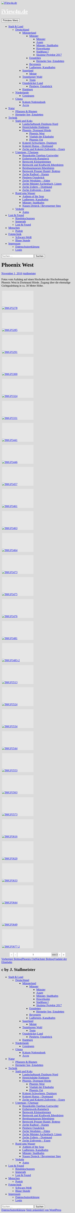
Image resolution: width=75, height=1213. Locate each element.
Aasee (39, 42)
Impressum (14, 243)
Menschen (14, 227)
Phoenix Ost (36, 139)
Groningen (28, 95)
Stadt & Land (15, 26)
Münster (33, 35)
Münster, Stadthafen (47, 45)
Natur (11, 108)
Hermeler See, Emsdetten (50, 61)
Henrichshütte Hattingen (35, 127)
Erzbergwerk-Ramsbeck (35, 158)
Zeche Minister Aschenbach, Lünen (42, 183)
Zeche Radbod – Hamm (35, 174)
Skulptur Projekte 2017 (49, 54)
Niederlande (22, 92)
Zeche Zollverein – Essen (36, 190)
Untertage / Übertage (26, 152)
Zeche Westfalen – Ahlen (36, 180)
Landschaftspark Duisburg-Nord (40, 124)
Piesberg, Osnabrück (40, 86)
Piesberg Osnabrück (33, 177)
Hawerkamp (43, 48)
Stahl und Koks (23, 120)
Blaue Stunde (22, 240)
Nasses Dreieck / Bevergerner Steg (41, 205)
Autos (25, 212)
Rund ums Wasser (25, 193)
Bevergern (35, 64)
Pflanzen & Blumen (26, 111)
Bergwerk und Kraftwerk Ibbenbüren (42, 164)
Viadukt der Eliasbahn (41, 136)
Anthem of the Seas (33, 196)
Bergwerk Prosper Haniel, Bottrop (41, 171)
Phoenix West (36, 133)
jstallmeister (29, 273)
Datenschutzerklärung (27, 246)
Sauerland (27, 70)
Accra (25, 105)
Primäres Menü (10, 20)
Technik (12, 117)
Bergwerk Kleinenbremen (36, 161)
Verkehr (19, 208)
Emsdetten (35, 57)
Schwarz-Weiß (23, 237)
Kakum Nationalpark (34, 101)
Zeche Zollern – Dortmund (37, 186)
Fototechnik (14, 234)
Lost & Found (16, 215)
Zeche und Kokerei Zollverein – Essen (43, 149)
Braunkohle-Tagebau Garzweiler (40, 155)
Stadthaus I (42, 51)
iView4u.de (14, 11)
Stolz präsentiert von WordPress (43, 1209)
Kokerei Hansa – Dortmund (37, 146)
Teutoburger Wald (32, 76)
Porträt (19, 230)
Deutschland (22, 29)
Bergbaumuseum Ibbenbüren (38, 168)
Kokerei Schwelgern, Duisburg (39, 142)
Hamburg (27, 89)
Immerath (20, 221)
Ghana (19, 98)
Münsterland (29, 32)
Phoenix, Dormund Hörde (36, 130)
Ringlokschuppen (25, 218)
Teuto (32, 79)
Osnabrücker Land (32, 83)
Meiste (33, 73)
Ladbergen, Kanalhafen (42, 67)
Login (18, 249)
